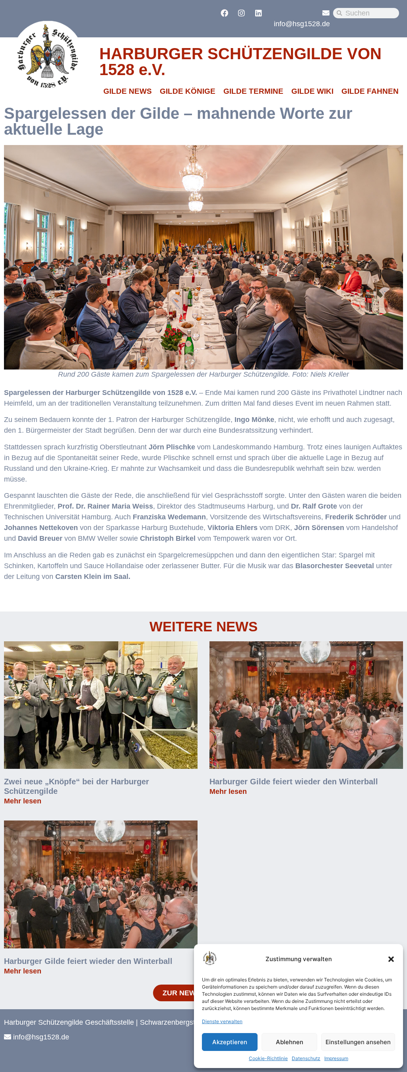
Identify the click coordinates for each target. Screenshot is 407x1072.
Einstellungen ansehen (358, 1042)
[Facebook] (224, 12)
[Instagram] (241, 12)
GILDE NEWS (127, 91)
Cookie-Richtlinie (268, 1058)
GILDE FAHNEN (370, 91)
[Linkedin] (258, 12)
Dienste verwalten (222, 1021)
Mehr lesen (22, 801)
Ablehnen (289, 1042)
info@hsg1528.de (302, 24)
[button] (391, 959)
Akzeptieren (229, 1042)
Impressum (336, 1058)
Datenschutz (306, 1058)
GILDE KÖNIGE (187, 91)
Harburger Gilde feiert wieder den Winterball (293, 781)
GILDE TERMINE (253, 91)
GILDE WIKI (312, 91)
